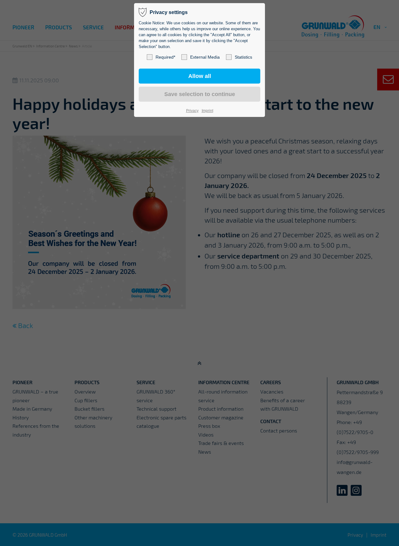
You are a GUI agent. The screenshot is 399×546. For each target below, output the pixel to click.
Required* (165, 57)
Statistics (243, 57)
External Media (205, 57)
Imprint (207, 111)
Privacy (192, 111)
